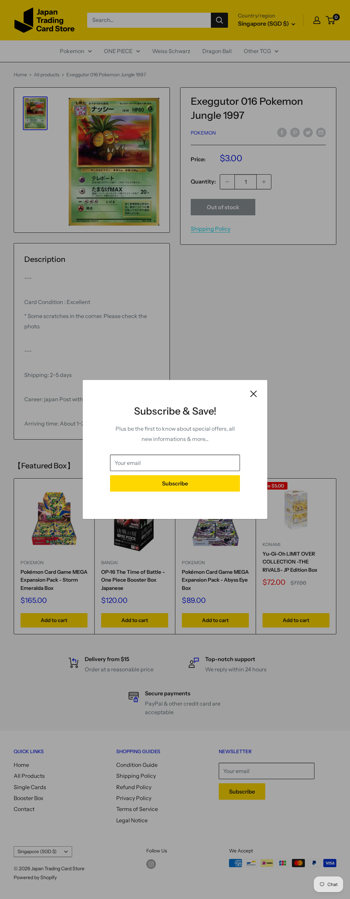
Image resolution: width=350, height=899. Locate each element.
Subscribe (175, 483)
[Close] (253, 393)
